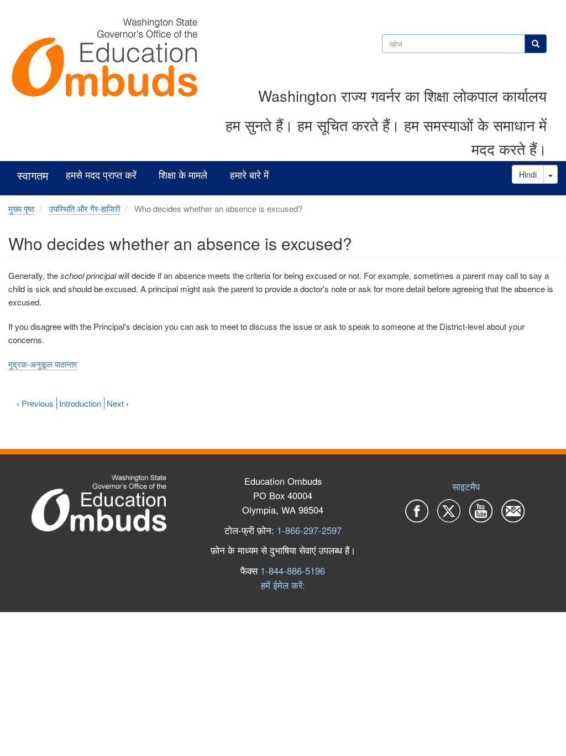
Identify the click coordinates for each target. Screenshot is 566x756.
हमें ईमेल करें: (283, 585)
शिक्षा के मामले (183, 175)
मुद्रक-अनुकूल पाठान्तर (42, 364)
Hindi (528, 174)
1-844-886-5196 (292, 570)
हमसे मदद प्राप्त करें (101, 175)
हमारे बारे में (249, 175)
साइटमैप (466, 486)
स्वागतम (32, 176)
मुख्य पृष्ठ (21, 208)
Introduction (80, 403)
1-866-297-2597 (309, 530)
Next (118, 403)
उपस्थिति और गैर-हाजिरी (84, 208)
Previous (35, 403)
